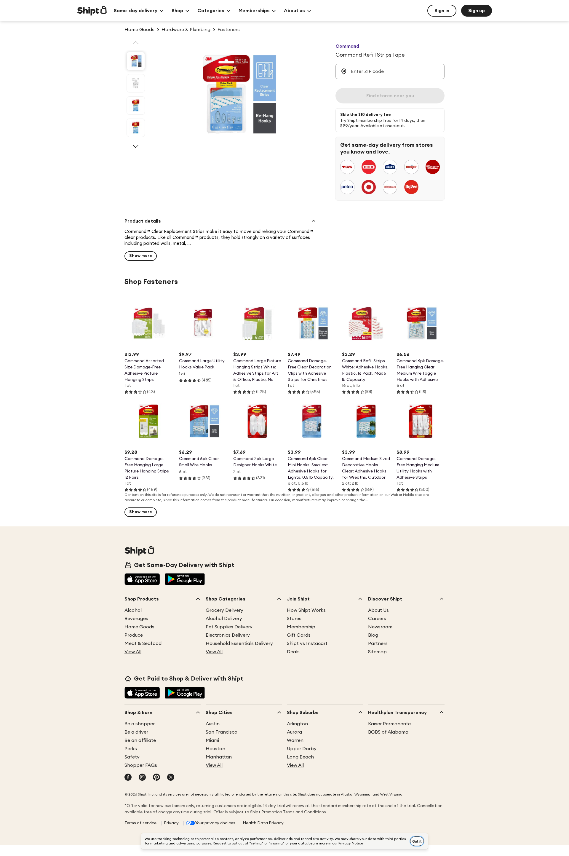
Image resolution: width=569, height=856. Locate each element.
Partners (378, 643)
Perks (130, 748)
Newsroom (380, 627)
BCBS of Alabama (388, 732)
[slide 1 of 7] (136, 61)
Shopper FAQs (140, 765)
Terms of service (140, 823)
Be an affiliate (140, 740)
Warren (295, 740)
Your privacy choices (215, 823)
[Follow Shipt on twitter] (170, 778)
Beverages (136, 618)
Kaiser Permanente (389, 723)
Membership (301, 627)
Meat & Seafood (143, 643)
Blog (373, 635)
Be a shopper (139, 723)
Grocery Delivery (224, 610)
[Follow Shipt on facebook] (128, 778)
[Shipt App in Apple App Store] (142, 579)
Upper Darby (302, 748)
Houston (215, 748)
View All (132, 651)
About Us (378, 610)
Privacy (171, 823)
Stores (294, 618)
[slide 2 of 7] (136, 83)
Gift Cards (299, 635)
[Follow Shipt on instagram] (142, 778)
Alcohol (133, 610)
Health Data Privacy (263, 823)
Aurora (294, 732)
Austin (213, 723)
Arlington (297, 723)
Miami (212, 740)
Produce (133, 635)
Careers (377, 618)
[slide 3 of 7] (136, 105)
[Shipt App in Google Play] (185, 579)
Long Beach (300, 757)
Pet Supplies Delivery (229, 627)
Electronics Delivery (228, 635)
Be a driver (136, 732)
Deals (293, 651)
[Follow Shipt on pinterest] (156, 778)
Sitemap (377, 651)
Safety (132, 757)
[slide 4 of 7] (136, 128)
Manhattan (219, 757)
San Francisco (221, 732)
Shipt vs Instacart (307, 643)
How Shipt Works (306, 610)
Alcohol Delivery (224, 618)
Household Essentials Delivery (239, 643)
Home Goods (139, 627)
